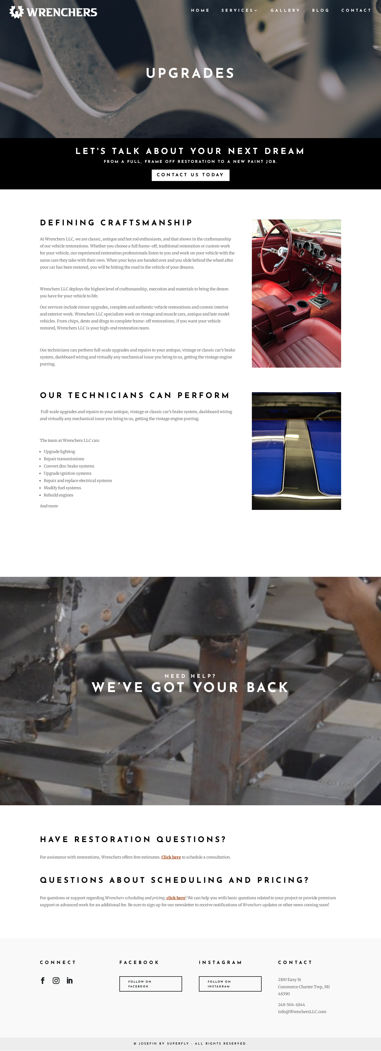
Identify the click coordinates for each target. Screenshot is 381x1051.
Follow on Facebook (140, 984)
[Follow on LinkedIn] (69, 981)
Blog (321, 11)
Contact (356, 11)
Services (237, 11)
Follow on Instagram (219, 984)
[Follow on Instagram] (56, 981)
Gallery (286, 11)
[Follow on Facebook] (42, 981)
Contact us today (191, 175)
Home (200, 11)
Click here (171, 857)
